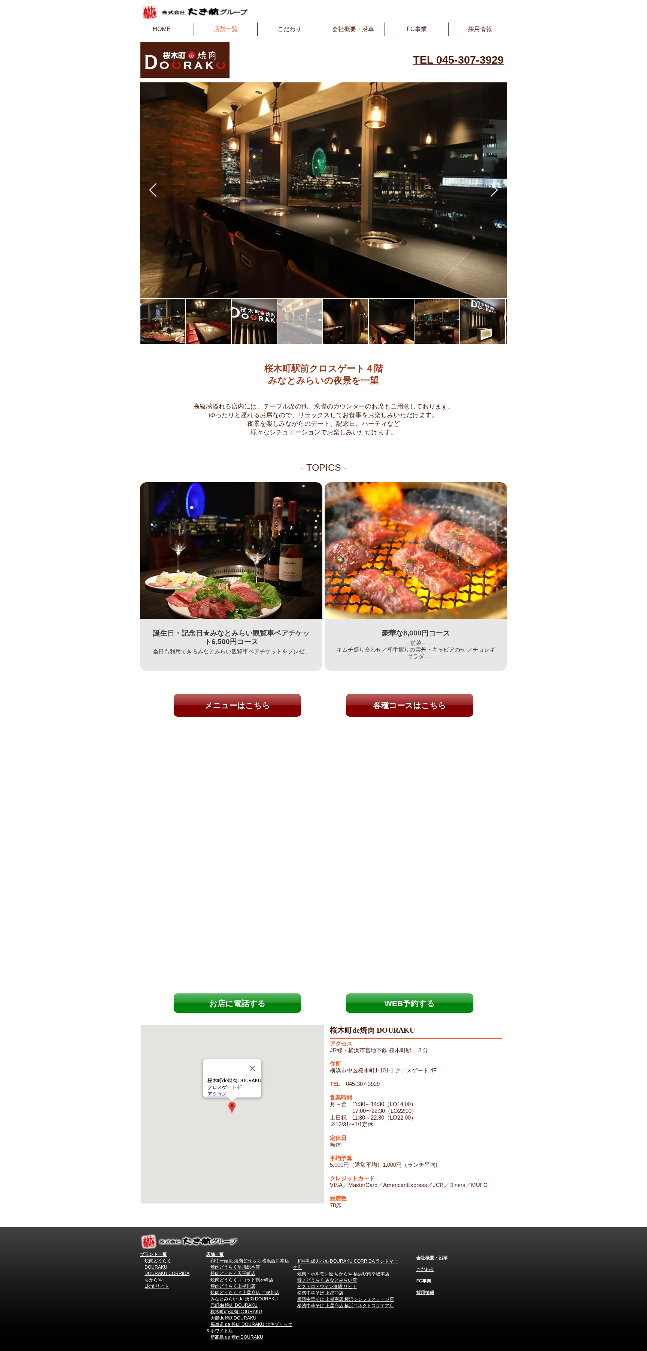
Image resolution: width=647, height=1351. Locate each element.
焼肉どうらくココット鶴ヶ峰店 (241, 1279)
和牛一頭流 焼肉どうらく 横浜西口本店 (249, 1260)
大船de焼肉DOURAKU (233, 1318)
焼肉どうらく (158, 1260)
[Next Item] (494, 190)
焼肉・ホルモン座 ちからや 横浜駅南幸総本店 (343, 1273)
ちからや (153, 1279)
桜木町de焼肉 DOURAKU (236, 1311)
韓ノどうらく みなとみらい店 (327, 1280)
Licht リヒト (157, 1286)
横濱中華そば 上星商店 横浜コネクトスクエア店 (345, 1305)
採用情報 (425, 1292)
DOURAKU (156, 1267)
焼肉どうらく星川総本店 (235, 1267)
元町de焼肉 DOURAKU (234, 1305)
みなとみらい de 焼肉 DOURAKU (244, 1299)
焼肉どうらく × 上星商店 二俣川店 (244, 1292)
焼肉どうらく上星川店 (232, 1286)
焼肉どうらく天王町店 (232, 1273)
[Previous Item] (153, 190)
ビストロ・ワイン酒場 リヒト (327, 1286)
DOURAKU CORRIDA (167, 1273)
